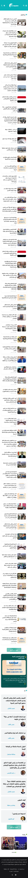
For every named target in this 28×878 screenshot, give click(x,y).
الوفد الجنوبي (21, 799)
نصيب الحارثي (11, 708)
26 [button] (13, 685)
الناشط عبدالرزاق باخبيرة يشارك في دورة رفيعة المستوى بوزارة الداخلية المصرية (9, 432)
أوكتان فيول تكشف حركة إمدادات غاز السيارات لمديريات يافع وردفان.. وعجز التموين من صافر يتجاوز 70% (9, 178)
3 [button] (13, 852)
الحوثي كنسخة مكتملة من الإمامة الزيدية (15, 747)
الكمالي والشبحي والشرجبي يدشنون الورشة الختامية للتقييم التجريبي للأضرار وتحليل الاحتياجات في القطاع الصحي (9, 596)
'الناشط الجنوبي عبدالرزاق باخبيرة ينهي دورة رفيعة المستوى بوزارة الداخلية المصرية (10, 231)
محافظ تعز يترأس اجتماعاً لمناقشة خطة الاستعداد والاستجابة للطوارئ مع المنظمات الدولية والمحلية (9, 585)
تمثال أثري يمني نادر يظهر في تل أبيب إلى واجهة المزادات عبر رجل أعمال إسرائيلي (10, 575)
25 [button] (14, 685)
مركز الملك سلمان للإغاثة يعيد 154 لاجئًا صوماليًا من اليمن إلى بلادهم (10, 368)
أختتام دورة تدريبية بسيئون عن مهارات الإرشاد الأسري (10, 189)
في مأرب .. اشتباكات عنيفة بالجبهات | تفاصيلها (11, 130)
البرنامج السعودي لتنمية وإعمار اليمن (18, 657)
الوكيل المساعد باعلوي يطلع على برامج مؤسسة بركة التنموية (10, 158)
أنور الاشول (11, 819)
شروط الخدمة (16, 871)
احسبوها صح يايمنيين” (18, 813)
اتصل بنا (11, 871)
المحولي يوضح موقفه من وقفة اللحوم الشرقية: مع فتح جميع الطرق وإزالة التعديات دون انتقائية (10, 358)
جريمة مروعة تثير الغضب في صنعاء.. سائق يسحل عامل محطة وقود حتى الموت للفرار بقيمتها (10, 199)
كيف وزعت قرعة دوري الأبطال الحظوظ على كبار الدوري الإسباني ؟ (20, 846)
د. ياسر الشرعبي (11, 773)
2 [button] (14, 852)
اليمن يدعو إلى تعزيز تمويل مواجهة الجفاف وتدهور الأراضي (9, 149)
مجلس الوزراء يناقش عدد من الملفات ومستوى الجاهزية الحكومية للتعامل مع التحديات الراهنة (10, 421)
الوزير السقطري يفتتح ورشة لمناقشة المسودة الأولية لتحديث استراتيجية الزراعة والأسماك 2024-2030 (9, 379)
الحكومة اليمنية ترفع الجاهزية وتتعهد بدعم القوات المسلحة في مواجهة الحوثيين (10, 545)
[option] (14, 671)
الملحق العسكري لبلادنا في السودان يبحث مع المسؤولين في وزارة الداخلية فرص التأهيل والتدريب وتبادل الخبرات (10, 474)
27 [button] (12, 685)
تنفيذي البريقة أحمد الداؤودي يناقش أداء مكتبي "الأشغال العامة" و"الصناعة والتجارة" (9, 629)
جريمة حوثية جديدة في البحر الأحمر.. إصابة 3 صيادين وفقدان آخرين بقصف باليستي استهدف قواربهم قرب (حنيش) (10, 87)
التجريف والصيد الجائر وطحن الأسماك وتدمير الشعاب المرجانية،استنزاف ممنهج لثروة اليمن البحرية (14, 700)
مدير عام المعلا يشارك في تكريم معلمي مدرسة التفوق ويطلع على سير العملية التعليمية (9, 410)
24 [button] (15, 685)
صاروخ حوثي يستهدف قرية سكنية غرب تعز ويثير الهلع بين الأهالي (9, 555)
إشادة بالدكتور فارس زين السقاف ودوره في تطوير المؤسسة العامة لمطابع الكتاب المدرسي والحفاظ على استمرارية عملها (10, 242)
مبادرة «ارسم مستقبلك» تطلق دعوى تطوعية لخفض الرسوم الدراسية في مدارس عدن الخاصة (10, 485)
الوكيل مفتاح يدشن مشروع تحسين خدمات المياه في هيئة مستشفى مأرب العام (10, 565)
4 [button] (12, 852)
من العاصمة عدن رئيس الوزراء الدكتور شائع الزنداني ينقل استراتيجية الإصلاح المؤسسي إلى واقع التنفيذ (14, 765)
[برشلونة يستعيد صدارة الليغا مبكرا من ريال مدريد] (7, 843)
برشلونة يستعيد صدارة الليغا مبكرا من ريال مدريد (7, 845)
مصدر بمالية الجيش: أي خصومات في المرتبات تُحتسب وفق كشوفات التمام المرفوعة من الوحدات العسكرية (10, 33)
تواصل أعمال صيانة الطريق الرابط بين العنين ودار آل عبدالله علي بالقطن (10, 348)
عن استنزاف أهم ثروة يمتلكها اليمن (15, 732)
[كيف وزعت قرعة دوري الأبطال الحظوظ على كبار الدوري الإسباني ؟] (20, 843)
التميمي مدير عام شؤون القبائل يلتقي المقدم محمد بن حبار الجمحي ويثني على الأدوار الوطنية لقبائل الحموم (10, 21)
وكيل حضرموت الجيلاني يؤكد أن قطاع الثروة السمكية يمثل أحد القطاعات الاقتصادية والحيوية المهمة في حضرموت (10, 119)
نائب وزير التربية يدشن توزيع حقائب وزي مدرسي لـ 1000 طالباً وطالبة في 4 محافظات (10, 495)
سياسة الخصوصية (13, 869)
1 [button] (24, 683)
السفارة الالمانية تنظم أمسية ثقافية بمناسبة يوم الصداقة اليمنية (9, 297)
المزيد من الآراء (14, 827)
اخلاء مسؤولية (6, 869)
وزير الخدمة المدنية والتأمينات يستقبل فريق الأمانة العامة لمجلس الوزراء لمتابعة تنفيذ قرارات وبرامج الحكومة (9, 264)
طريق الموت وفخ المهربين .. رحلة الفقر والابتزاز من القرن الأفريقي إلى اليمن (10, 108)
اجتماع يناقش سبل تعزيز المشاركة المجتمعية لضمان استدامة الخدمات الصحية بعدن (9, 639)
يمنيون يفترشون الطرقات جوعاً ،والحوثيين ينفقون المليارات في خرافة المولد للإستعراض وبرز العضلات (14, 783)
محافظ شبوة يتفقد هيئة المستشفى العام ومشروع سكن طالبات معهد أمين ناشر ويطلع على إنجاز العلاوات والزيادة (14, 680)
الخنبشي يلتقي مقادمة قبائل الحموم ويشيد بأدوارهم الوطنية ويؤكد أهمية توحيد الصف (10, 525)
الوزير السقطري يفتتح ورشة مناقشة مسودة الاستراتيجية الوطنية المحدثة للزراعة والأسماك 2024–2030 (10, 286)
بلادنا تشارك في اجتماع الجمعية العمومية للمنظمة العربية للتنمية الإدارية (10, 54)
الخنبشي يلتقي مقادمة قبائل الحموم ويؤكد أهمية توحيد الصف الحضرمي (10, 306)
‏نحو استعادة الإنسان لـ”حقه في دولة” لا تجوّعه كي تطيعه (14, 717)
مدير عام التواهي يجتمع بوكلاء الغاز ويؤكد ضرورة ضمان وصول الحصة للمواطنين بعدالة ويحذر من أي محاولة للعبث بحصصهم (9, 443)
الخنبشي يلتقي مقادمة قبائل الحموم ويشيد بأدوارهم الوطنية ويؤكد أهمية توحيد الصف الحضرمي (10, 65)
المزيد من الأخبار (14, 650)
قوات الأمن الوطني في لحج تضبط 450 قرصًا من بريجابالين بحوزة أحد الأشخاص (9, 316)
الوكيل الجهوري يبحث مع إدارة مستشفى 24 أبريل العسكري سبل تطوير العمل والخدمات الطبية (10, 44)
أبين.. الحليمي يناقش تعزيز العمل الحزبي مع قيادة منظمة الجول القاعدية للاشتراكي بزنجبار (10, 400)
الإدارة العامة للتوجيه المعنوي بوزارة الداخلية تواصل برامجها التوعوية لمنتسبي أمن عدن (10, 515)
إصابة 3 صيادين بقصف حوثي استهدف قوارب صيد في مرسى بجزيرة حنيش (10, 76)
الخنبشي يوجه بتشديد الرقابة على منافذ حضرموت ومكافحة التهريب (9, 390)
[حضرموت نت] (14, 5)
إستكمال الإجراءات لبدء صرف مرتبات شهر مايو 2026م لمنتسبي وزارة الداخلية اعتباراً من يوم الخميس (9, 618)
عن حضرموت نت (21, 869)
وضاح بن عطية (11, 805)
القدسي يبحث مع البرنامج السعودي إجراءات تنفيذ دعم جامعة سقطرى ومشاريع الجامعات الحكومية (9, 327)
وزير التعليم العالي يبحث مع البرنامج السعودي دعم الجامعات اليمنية (10, 167)
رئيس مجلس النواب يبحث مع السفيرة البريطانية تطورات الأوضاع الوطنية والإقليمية (9, 607)
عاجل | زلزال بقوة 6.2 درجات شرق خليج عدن (10, 139)
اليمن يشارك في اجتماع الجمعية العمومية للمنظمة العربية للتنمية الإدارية (10, 338)
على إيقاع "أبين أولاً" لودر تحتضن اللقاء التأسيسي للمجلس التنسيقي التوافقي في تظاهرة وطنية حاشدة (9, 209)
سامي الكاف (11, 724)
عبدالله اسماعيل (11, 754)
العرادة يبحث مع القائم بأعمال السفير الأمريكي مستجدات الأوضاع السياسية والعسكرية (9, 454)
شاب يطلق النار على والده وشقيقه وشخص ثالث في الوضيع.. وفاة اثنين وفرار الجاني (9, 275)
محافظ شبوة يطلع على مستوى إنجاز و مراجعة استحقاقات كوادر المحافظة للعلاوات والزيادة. (10, 505)
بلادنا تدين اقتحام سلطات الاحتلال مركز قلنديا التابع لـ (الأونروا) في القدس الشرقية (9, 98)
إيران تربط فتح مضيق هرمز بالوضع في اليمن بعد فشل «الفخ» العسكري (9, 535)
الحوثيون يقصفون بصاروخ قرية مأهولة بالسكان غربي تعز (10, 464)
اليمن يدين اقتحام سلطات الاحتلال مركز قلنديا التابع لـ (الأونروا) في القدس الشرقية (9, 253)
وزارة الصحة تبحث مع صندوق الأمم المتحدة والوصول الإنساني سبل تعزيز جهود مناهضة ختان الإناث (10, 220)
